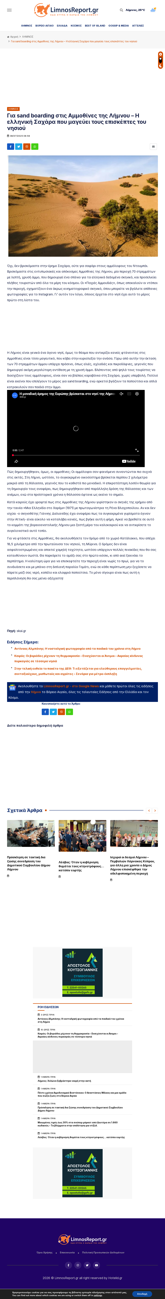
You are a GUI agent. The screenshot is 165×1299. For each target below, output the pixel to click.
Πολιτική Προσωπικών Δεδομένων (103, 1252)
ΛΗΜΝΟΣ (26, 25)
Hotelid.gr (115, 1278)
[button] (149, 811)
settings (98, 1295)
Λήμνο (36, 692)
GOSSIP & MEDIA (118, 25)
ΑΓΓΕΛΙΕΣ (138, 25)
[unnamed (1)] (82, 973)
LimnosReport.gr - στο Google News (71, 686)
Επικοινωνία (67, 1252)
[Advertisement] (82, 75)
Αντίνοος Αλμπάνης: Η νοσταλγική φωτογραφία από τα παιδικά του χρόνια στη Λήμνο (77, 648)
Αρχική (14, 36)
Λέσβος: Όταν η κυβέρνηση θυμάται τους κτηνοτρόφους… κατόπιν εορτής (81, 866)
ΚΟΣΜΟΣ (76, 25)
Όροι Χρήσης (44, 1252)
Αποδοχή (142, 1293)
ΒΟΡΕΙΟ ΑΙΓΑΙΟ (44, 25)
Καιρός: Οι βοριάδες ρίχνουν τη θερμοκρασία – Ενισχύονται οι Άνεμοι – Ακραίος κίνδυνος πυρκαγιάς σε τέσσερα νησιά (78, 658)
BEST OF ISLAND (95, 25)
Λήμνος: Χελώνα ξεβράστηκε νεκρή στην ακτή (64, 1081)
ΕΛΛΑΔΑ (62, 25)
